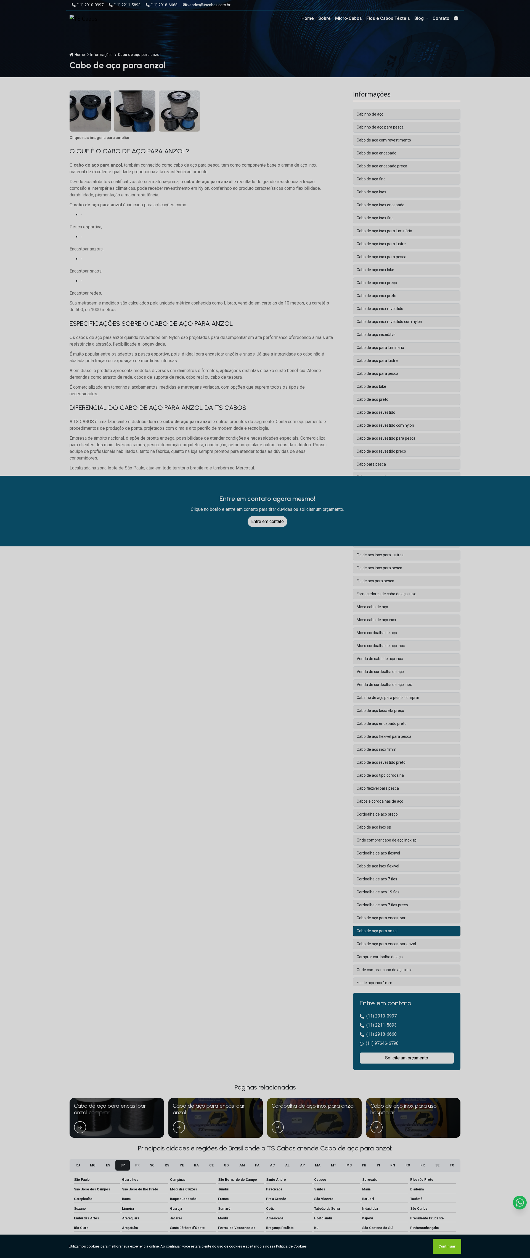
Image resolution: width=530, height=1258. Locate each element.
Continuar (447, 1246)
